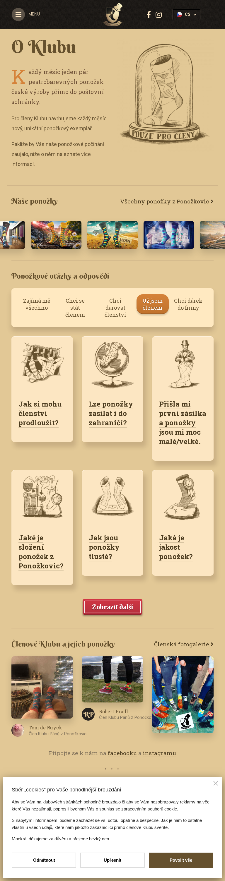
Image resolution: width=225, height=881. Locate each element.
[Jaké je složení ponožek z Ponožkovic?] (42, 498)
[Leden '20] (112, 235)
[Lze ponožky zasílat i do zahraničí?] (112, 364)
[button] (215, 784)
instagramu (159, 753)
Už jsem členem (152, 304)
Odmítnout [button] (44, 860)
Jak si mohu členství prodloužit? (40, 413)
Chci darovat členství (115, 307)
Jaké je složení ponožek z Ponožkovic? (41, 551)
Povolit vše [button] (181, 860)
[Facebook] (148, 14)
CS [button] (187, 14)
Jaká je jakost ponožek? (176, 547)
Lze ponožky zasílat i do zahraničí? (111, 413)
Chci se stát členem (75, 307)
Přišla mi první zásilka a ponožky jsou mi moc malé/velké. (182, 422)
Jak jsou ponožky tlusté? (104, 547)
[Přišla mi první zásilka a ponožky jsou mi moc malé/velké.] (183, 364)
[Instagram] (159, 14)
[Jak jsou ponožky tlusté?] (112, 498)
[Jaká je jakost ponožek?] (183, 498)
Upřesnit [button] (112, 860)
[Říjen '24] (169, 235)
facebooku (122, 753)
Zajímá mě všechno (36, 304)
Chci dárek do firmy (188, 304)
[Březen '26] (56, 235)
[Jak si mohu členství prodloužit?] (42, 364)
